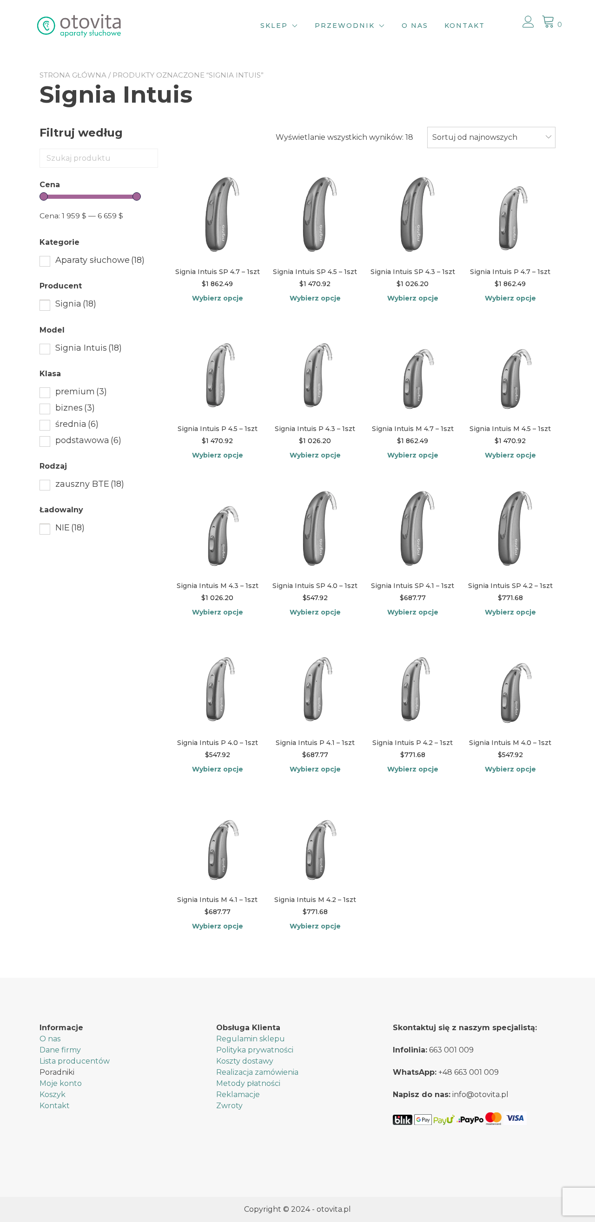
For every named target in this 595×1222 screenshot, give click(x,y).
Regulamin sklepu (250, 1038)
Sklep (274, 25)
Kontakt (464, 25)
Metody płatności (248, 1083)
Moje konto (61, 1083)
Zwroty (229, 1105)
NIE (70, 528)
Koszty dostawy (244, 1061)
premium (81, 391)
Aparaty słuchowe (100, 260)
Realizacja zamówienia (257, 1072)
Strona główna (73, 75)
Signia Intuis (88, 348)
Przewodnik (345, 25)
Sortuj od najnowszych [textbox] (474, 137)
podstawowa (88, 440)
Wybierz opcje (217, 298)
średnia (77, 424)
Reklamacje (238, 1094)
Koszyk (53, 1094)
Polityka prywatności (254, 1050)
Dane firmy (60, 1050)
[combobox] (491, 137)
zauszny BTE (89, 484)
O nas (415, 25)
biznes (75, 408)
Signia (75, 304)
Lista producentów (75, 1061)
